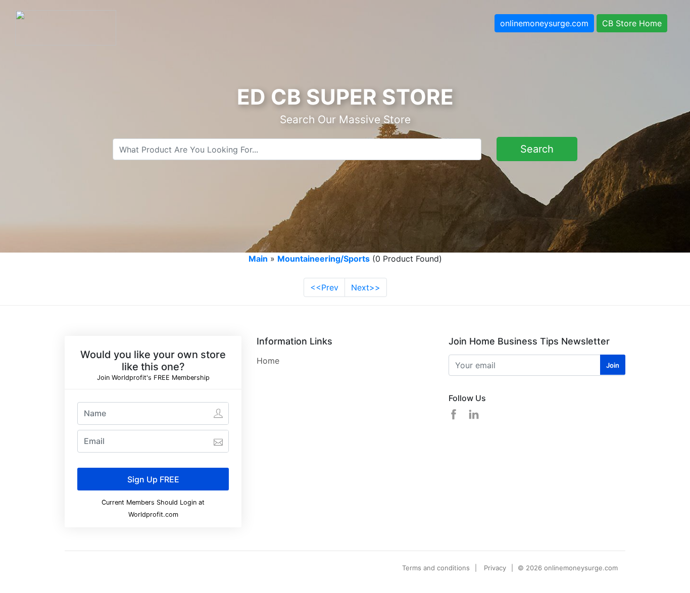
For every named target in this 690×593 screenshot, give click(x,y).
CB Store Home (632, 23)
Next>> (365, 287)
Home (268, 361)
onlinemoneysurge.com (544, 23)
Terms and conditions (436, 568)
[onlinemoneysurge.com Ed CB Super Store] (65, 27)
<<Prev (324, 287)
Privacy (495, 568)
